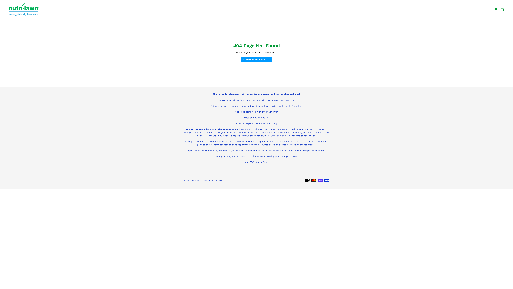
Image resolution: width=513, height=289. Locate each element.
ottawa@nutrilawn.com (312, 150)
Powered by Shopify (216, 180)
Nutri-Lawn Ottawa (199, 180)
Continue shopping (254, 59)
